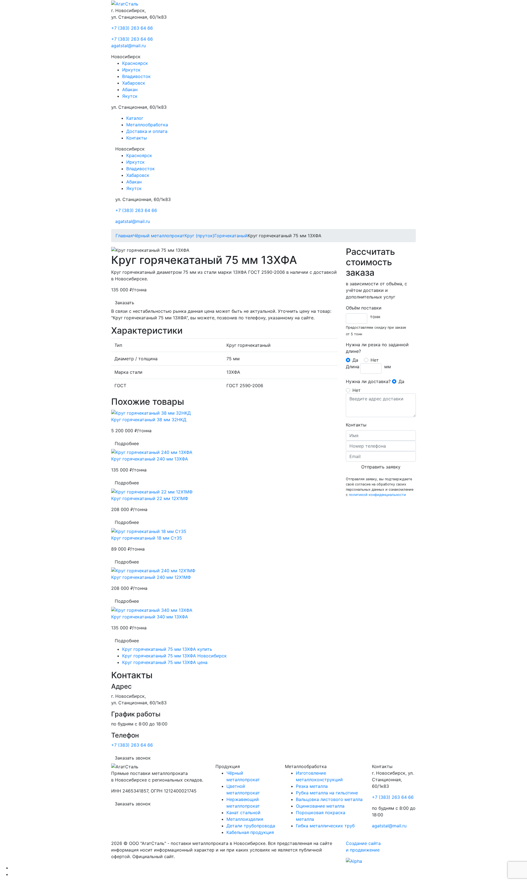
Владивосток (136, 76)
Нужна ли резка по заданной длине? (377, 348)
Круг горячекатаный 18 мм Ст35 (146, 538)
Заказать (124, 302)
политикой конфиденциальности (377, 495)
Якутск (130, 96)
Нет (375, 360)
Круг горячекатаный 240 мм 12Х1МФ (151, 577)
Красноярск (135, 63)
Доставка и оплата (146, 131)
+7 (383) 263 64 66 (132, 28)
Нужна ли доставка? (368, 381)
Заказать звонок (133, 758)
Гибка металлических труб (325, 825)
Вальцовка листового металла (329, 799)
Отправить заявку (380, 467)
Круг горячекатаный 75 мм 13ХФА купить (167, 649)
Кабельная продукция (250, 832)
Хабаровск (133, 83)
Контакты (136, 138)
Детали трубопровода (250, 825)
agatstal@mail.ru (128, 45)
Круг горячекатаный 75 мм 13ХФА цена (165, 662)
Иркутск (131, 69)
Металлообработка (147, 124)
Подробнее (127, 443)
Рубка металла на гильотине (327, 793)
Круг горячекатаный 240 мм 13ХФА (149, 459)
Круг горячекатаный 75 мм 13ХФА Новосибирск (174, 655)
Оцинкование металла (320, 806)
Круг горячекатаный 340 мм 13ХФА (149, 616)
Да (355, 360)
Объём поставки (364, 308)
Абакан (130, 89)
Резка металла (312, 786)
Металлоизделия (244, 819)
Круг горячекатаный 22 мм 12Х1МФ (149, 498)
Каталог (134, 118)
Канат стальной (243, 812)
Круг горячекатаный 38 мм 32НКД (148, 419)
